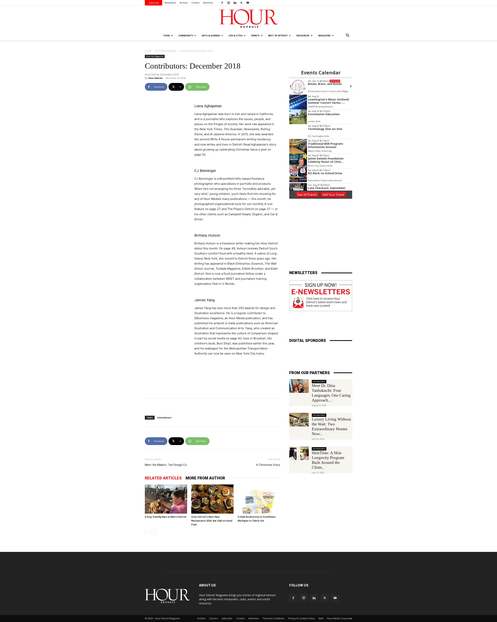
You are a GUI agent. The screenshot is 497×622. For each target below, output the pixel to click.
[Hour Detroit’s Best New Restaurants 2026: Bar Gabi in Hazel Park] (212, 499)
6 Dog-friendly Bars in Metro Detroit (166, 516)
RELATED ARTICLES (163, 478)
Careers (213, 618)
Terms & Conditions (273, 618)
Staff (320, 618)
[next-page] (153, 532)
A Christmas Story (268, 465)
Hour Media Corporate (339, 618)
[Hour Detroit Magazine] (248, 18)
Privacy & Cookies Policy (301, 618)
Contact (195, 2)
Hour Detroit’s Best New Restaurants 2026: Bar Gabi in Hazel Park (211, 520)
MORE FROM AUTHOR (205, 478)
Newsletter (170, 2)
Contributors (164, 417)
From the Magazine (165, 50)
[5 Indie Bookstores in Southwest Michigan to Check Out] (259, 499)
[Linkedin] (235, 2)
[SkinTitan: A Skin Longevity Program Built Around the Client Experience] (299, 453)
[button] (347, 36)
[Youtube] (248, 2)
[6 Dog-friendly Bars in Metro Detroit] (166, 499)
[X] (241, 2)
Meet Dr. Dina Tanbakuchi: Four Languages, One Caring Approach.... (331, 392)
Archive (184, 2)
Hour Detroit (155, 78)
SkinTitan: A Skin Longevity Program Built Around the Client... (328, 460)
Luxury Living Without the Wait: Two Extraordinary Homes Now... (331, 426)
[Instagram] (228, 2)
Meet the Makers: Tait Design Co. (166, 465)
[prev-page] (147, 532)
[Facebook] (222, 2)
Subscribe (154, 2)
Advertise (208, 2)
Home (148, 50)
